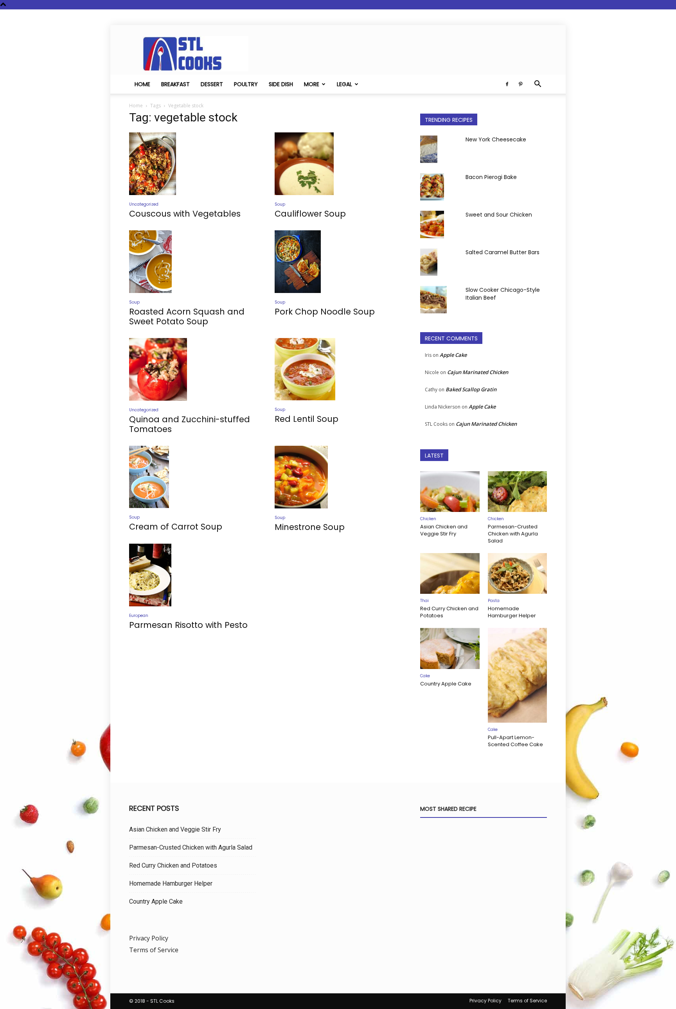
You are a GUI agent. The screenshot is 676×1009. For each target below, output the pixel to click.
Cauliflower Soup (310, 213)
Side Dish (281, 84)
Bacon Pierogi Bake (491, 177)
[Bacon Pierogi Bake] (432, 187)
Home (142, 84)
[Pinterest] (520, 84)
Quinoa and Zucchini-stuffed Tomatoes (189, 424)
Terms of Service (153, 950)
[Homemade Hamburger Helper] (517, 573)
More (311, 84)
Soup (280, 204)
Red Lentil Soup (306, 419)
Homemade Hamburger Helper (512, 612)
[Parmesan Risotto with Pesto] (192, 575)
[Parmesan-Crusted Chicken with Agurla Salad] (517, 491)
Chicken (428, 519)
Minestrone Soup (310, 527)
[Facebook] (507, 84)
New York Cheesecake (496, 139)
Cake (425, 676)
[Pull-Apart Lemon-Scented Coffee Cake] (517, 675)
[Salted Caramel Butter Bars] (428, 262)
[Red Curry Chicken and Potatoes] (450, 573)
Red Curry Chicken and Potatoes (449, 612)
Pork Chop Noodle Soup (325, 311)
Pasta (494, 601)
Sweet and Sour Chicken (499, 215)
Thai (424, 601)
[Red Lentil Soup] (338, 369)
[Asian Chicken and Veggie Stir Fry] (450, 491)
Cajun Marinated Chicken (477, 372)
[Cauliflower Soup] (338, 163)
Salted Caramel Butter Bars (502, 252)
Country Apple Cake (445, 683)
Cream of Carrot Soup (175, 526)
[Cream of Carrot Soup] (192, 477)
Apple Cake (453, 354)
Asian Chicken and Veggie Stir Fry (443, 530)
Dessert (212, 84)
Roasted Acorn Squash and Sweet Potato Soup (187, 316)
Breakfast (175, 84)
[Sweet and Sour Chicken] (432, 224)
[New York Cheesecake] (428, 149)
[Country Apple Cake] (450, 648)
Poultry (246, 84)
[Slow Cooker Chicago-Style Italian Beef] (433, 299)
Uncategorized (143, 204)
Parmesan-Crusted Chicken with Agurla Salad (513, 533)
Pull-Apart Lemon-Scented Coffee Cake (515, 741)
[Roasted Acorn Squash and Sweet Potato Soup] (192, 261)
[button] (537, 84)
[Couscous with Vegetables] (192, 163)
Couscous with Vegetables (185, 213)
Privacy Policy (148, 938)
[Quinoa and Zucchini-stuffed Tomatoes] (192, 369)
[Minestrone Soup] (338, 477)
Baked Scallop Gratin (471, 389)
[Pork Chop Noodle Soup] (338, 261)
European (138, 615)
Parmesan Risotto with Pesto (188, 625)
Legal (344, 84)
